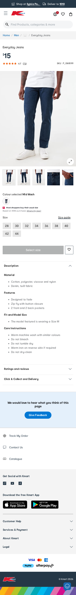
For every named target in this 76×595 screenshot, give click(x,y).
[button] (6, 13)
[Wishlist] (62, 14)
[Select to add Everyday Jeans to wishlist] (69, 250)
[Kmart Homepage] (18, 13)
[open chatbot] (67, 586)
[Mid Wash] (6, 201)
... (25, 35)
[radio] (9, 177)
